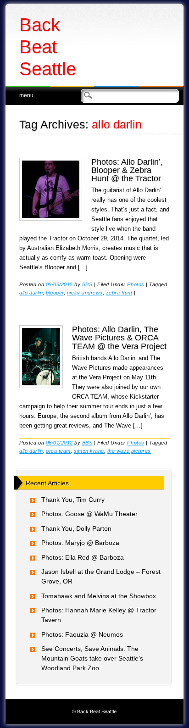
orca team (58, 451)
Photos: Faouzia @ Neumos (82, 634)
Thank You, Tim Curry (73, 499)
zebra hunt (119, 292)
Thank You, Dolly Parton (76, 528)
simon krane (89, 451)
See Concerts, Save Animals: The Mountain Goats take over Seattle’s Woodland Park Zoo (92, 658)
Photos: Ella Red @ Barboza (82, 557)
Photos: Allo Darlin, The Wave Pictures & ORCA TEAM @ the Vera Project (119, 337)
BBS (87, 284)
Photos (135, 284)
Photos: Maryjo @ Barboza (80, 542)
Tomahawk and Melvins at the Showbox (98, 596)
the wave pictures (129, 451)
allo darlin (31, 292)
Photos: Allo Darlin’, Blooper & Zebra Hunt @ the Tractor (127, 170)
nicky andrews (85, 292)
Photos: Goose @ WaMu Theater (89, 513)
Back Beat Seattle (47, 47)
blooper (55, 292)
